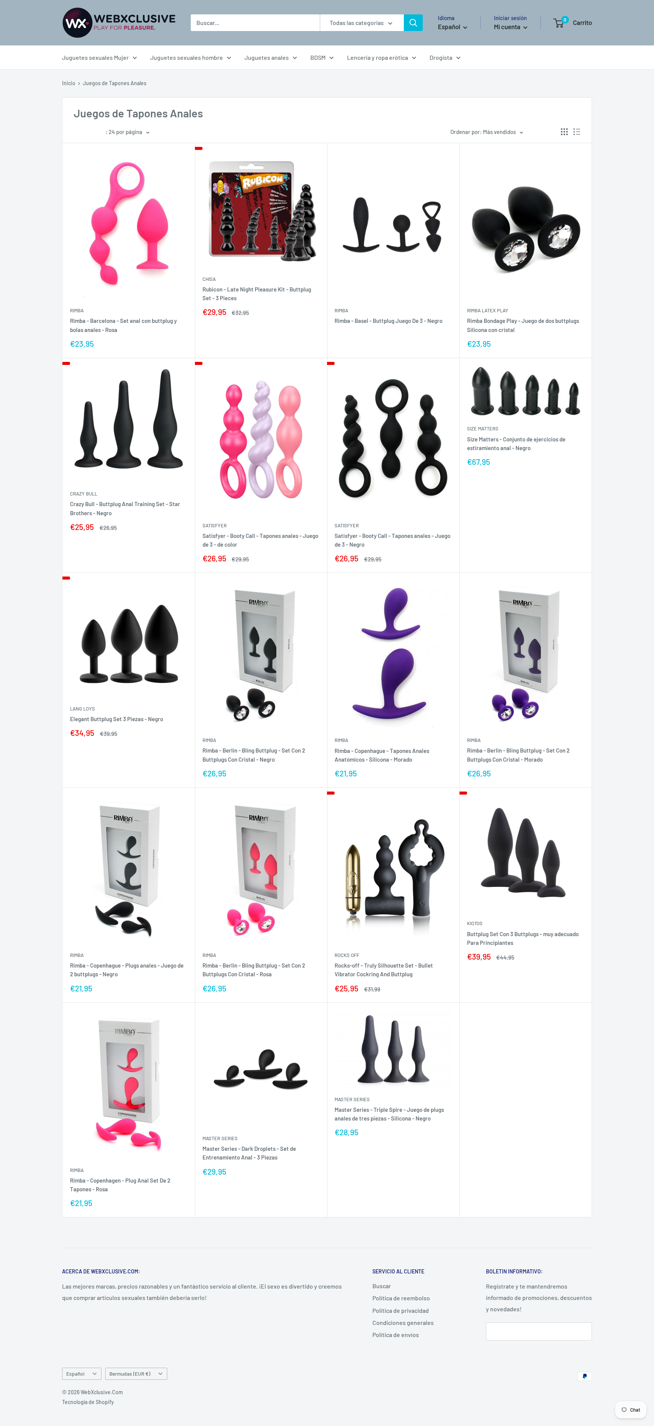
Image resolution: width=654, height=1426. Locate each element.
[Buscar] (413, 22)
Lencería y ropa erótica (377, 57)
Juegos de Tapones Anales (114, 83)
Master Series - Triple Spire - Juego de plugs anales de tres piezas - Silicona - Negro (389, 1114)
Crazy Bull (83, 494)
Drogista (441, 57)
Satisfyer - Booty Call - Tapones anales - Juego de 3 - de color (260, 540)
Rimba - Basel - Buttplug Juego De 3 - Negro (388, 320)
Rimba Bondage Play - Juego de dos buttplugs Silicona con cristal (523, 325)
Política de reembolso (401, 1297)
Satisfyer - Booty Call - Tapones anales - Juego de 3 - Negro (392, 540)
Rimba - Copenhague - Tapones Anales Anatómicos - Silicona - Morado (382, 755)
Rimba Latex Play (487, 310)
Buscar (381, 1285)
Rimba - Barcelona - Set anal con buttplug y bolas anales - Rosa (123, 325)
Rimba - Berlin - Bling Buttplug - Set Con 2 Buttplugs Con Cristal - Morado (518, 754)
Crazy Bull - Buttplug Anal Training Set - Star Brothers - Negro (125, 508)
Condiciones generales (403, 1322)
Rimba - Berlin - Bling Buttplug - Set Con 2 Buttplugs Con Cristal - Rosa (253, 969)
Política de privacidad (400, 1310)
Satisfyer (214, 525)
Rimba (77, 310)
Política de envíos (395, 1334)
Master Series (220, 1138)
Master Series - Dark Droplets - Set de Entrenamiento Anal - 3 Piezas (249, 1153)
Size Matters (482, 428)
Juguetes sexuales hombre (186, 57)
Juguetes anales (266, 57)
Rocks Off (347, 955)
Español (75, 1373)
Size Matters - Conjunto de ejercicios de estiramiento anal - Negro (516, 443)
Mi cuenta (508, 26)
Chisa (209, 279)
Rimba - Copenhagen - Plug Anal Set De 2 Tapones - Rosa (120, 1184)
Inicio (68, 83)
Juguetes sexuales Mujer (95, 57)
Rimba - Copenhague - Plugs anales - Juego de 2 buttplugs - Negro (127, 969)
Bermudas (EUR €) (129, 1373)
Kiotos (475, 923)
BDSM (317, 57)
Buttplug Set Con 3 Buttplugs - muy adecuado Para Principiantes (523, 938)
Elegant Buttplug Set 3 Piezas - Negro (116, 718)
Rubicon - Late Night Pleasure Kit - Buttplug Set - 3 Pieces (256, 293)
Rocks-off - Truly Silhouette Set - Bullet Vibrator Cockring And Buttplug (384, 969)
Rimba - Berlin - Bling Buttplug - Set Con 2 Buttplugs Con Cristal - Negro (253, 754)
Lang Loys (82, 709)
